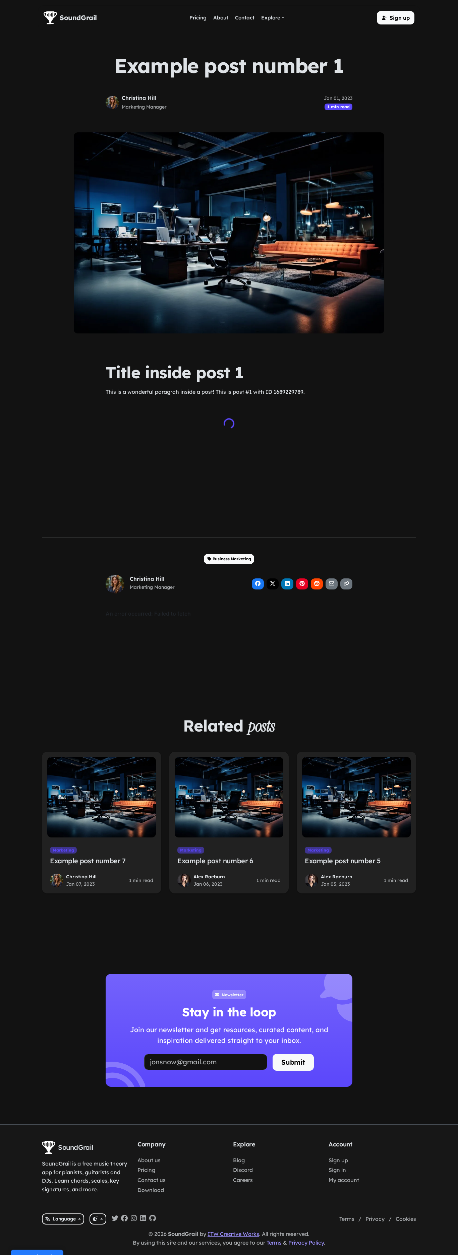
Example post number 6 (215, 861)
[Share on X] (273, 583)
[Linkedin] (143, 1219)
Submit (293, 1062)
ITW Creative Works (233, 1234)
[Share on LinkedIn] (287, 583)
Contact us (151, 1180)
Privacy (375, 1218)
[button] (395, 17)
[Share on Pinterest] (302, 583)
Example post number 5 (343, 861)
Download (150, 1190)
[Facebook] (124, 1219)
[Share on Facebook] (258, 583)
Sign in (337, 1170)
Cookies (406, 1218)
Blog (239, 1160)
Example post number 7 (88, 861)
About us (149, 1160)
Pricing (146, 1170)
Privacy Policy (306, 1242)
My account (344, 1180)
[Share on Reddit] (317, 583)
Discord (243, 1170)
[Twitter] (115, 1219)
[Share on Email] (332, 583)
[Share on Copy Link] (346, 583)
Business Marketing (232, 558)
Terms (346, 1218)
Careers (243, 1180)
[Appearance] (98, 1219)
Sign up (338, 1160)
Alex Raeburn (209, 877)
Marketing (63, 850)
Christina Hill (139, 98)
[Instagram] (133, 1219)
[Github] (152, 1219)
